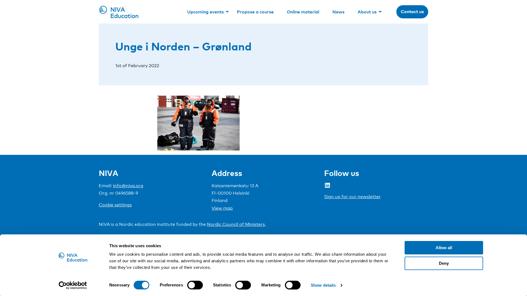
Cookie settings (115, 204)
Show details (323, 285)
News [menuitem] (338, 12)
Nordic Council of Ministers (236, 224)
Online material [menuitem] (303, 12)
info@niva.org (128, 185)
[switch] (195, 285)
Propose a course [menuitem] (255, 12)
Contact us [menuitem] (412, 11)
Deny (444, 263)
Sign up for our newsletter (352, 196)
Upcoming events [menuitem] (205, 12)
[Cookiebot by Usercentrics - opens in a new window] (73, 285)
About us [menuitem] (367, 12)
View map (222, 208)
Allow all (444, 247)
